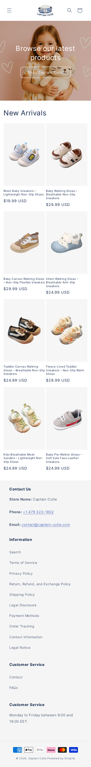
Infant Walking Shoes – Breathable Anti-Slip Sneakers (62, 282)
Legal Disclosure (23, 605)
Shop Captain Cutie (46, 72)
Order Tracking (21, 626)
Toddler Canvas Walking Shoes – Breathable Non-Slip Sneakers (24, 370)
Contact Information (25, 637)
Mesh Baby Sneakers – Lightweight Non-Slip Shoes (24, 192)
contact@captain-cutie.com (45, 524)
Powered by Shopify (61, 758)
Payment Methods (24, 616)
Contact (15, 677)
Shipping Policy (22, 594)
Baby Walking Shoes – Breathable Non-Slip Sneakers (61, 194)
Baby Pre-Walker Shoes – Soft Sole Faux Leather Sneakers (64, 458)
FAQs (13, 688)
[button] (9, 10)
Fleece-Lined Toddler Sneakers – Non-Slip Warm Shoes (65, 370)
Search (15, 552)
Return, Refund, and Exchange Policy (40, 584)
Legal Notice (19, 647)
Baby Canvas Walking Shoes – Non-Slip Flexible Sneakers (24, 280)
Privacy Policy (21, 573)
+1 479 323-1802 (38, 512)
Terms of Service (23, 563)
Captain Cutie (37, 758)
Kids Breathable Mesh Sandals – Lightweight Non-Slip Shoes (23, 458)
